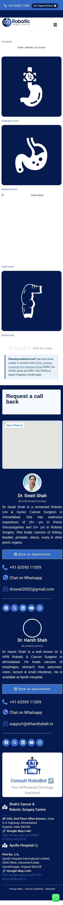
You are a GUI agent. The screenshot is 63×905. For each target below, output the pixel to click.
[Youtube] (31, 608)
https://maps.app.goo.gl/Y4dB (21, 874)
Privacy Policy (16, 889)
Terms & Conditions (34, 889)
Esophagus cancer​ (10, 121)
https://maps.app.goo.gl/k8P (20, 835)
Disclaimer (50, 889)
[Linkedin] (23, 608)
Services (29, 47)
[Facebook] (6, 608)
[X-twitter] (14, 608)
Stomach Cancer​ (9, 189)
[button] (55, 25)
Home (20, 47)
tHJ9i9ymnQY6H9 (14, 839)
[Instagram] (40, 608)
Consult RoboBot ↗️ (32, 781)
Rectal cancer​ (8, 335)
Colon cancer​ (8, 266)
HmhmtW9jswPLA (14, 879)
